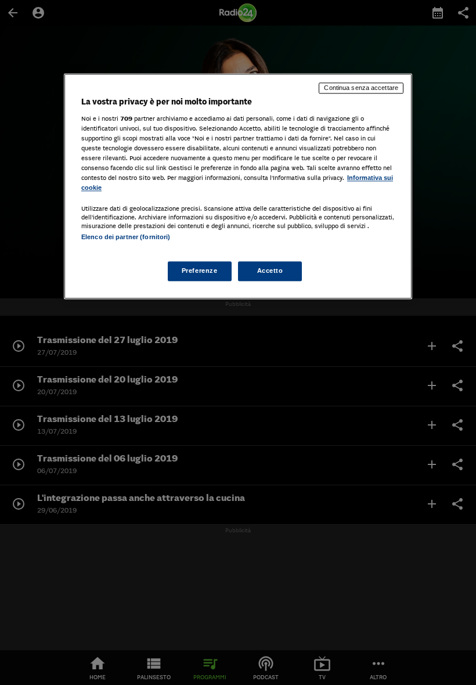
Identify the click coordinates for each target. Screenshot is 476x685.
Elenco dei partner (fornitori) (125, 236)
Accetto (270, 271)
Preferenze (200, 271)
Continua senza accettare (361, 87)
